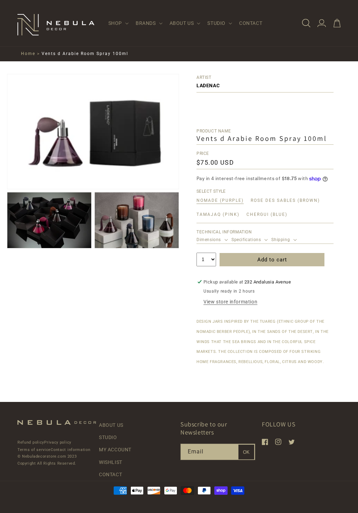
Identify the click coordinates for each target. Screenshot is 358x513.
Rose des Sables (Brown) (285, 200)
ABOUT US (111, 425)
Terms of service (34, 449)
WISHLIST (110, 462)
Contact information (70, 449)
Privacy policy (57, 442)
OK (246, 452)
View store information (230, 302)
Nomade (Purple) (220, 200)
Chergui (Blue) (266, 214)
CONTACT (110, 474)
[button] (117, 23)
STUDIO (108, 437)
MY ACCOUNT (115, 449)
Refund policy (30, 442)
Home (28, 53)
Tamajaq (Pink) (217, 214)
